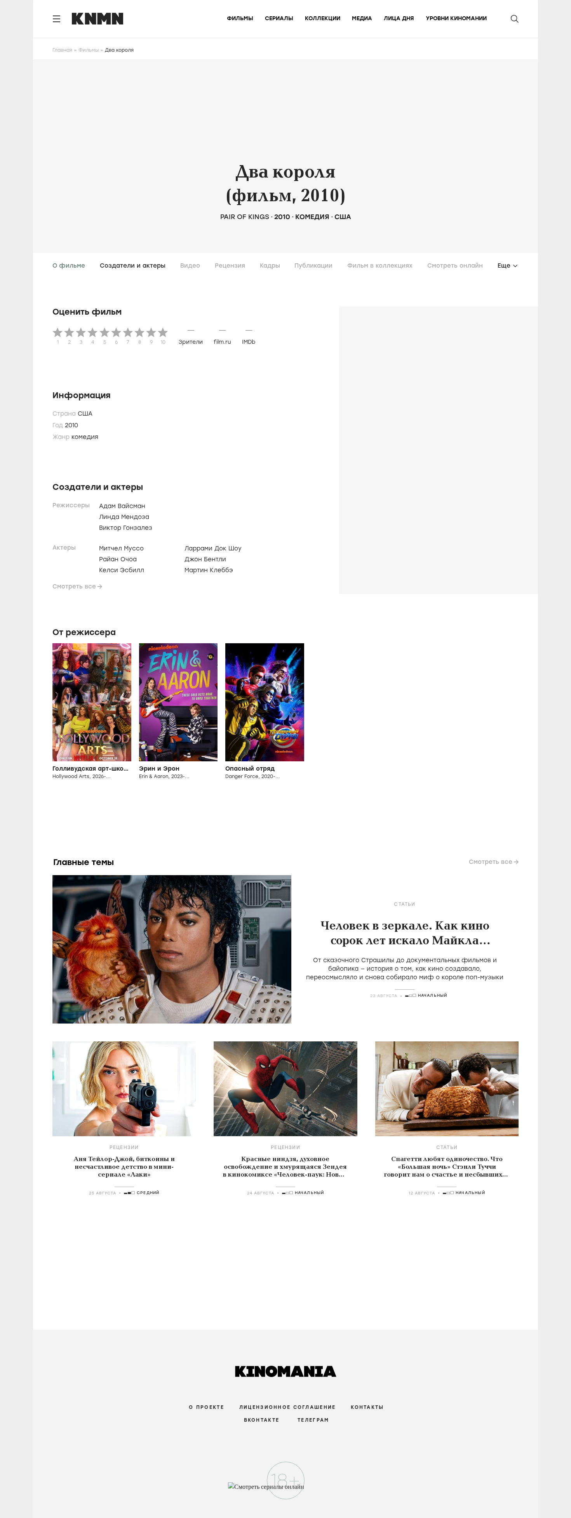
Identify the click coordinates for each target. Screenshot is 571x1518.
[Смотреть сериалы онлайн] (285, 1490)
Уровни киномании (456, 18)
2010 (282, 217)
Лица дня (399, 18)
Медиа (362, 18)
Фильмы (240, 18)
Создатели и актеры (132, 265)
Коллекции (322, 18)
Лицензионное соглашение (287, 1407)
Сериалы (279, 18)
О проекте (206, 1407)
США (342, 217)
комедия (312, 217)
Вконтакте (262, 1420)
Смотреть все (74, 586)
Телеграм (313, 1420)
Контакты (367, 1407)
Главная (62, 50)
